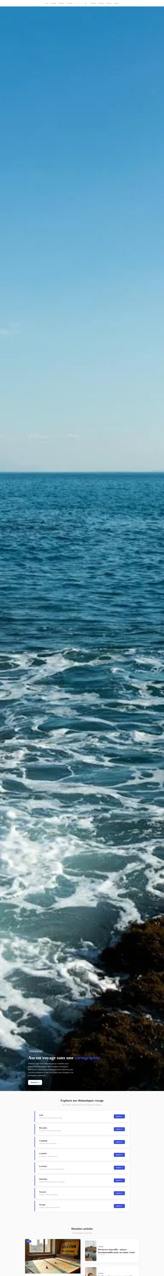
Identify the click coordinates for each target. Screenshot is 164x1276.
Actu (46, 3)
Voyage (116, 3)
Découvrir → (35, 1082)
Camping (61, 3)
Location (93, 3)
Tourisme (101, 3)
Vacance (109, 3)
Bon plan (53, 3)
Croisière (69, 3)
